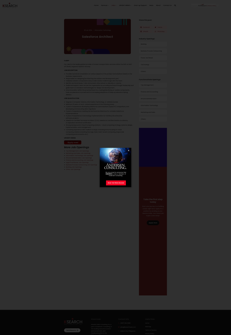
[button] (128, 150)
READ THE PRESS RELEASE (116, 183)
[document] (115, 167)
